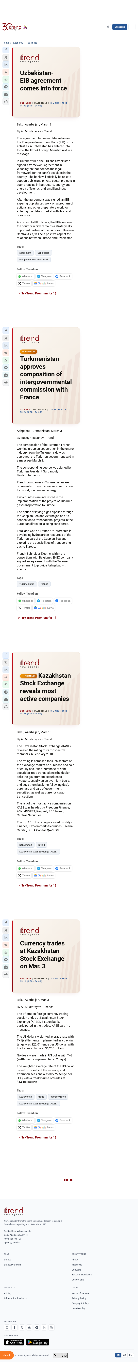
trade (41, 1096)
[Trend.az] (15, 27)
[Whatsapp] (7, 1327)
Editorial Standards (82, 1274)
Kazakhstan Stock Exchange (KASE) (38, 851)
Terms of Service (80, 1293)
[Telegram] (37, 1327)
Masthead (77, 1264)
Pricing (7, 1293)
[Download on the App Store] (14, 1342)
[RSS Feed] (51, 1327)
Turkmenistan (26, 584)
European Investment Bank (33, 259)
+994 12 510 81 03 (12, 1239)
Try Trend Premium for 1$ (38, 293)
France (44, 584)
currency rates (58, 1096)
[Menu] (131, 27)
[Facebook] (14, 1327)
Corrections (78, 1279)
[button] (6, 50)
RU (130, 1355)
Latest (7, 1259)
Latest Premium (12, 1264)
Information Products (15, 1298)
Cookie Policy (78, 1308)
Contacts (76, 1269)
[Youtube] (29, 1327)
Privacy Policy (79, 1298)
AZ (124, 1355)
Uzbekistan (43, 252)
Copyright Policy (80, 1303)
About (75, 1259)
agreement (25, 252)
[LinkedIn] (44, 1327)
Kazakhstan (25, 845)
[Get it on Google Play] (37, 1342)
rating (41, 845)
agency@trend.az (12, 1242)
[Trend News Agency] (13, 1211)
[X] (22, 1327)
